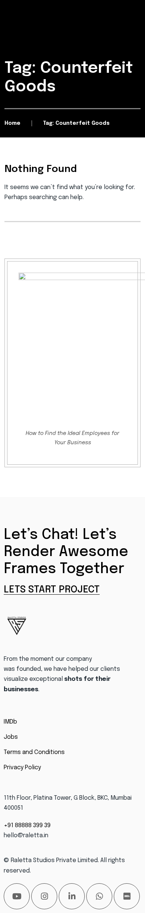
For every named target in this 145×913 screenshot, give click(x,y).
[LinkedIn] (72, 896)
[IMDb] (127, 896)
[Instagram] (44, 896)
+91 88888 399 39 (27, 825)
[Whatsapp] (99, 896)
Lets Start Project (52, 590)
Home (12, 123)
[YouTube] (17, 896)
